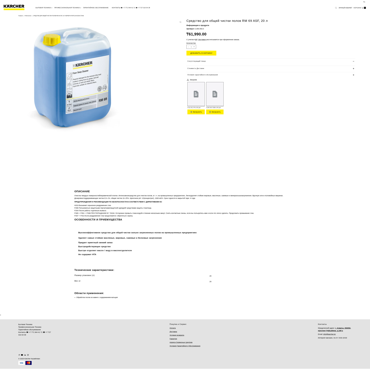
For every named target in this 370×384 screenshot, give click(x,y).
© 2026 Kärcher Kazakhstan (29, 359)
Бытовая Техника (43, 7)
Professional (28, 15)
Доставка (173, 332)
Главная (20, 15)
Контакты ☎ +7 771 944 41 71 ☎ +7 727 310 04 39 (131, 7)
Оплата (173, 328)
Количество (191, 43)
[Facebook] (19, 355)
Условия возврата (177, 335)
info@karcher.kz (329, 334)
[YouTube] (22, 355)
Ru (364, 2)
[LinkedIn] (25, 355)
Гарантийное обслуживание (95, 7)
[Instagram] (28, 355)
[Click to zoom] (180, 22)
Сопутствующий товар (196, 61)
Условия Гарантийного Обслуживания (185, 346)
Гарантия (173, 339)
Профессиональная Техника (67, 7)
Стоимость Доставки (195, 68)
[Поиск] (336, 7)
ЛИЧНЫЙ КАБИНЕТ (345, 8)
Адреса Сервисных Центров (181, 342)
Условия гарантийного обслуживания (202, 75)
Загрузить (197, 112)
